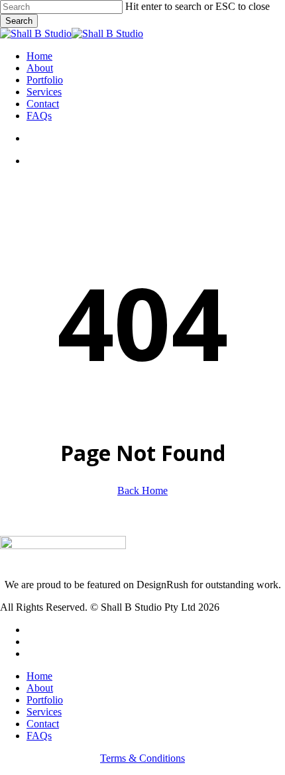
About (40, 688)
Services (44, 711)
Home (39, 676)
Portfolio (45, 699)
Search (18, 21)
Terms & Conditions (142, 758)
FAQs (39, 735)
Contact (43, 723)
